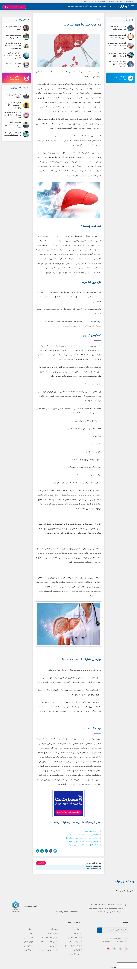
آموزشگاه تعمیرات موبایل (73, 945)
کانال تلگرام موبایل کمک (117, 78)
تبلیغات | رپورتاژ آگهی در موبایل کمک (86, 6)
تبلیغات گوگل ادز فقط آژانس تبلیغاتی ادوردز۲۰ (83, 845)
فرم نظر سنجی (28, 945)
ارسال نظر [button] (41, 863)
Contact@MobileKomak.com (67, 912)
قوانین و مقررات (27, 937)
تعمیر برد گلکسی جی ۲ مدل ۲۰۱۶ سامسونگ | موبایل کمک (12, 134)
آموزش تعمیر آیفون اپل (50, 937)
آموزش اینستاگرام (76, 941)
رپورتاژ (99, 19)
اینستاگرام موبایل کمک (14, 78)
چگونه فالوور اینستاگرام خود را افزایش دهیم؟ (83, 842)
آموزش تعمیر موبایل (75, 937)
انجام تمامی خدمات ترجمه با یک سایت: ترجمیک (13, 36)
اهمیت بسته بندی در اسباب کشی (13, 64)
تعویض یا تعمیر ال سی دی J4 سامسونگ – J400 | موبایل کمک (13, 105)
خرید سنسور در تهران (91, 831)
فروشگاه (30, 929)
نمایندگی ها (78, 929)
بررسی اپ (91, 1)
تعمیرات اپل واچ (76, 953)
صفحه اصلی (102, 6)
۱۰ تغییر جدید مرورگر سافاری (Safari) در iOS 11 (117, 54)
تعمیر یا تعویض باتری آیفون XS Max (12, 96)
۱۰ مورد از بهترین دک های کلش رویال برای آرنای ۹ (118, 28)
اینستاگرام (98, 1)
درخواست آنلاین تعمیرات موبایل (14, 7)
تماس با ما (71, 6)
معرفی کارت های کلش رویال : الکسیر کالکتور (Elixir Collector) (117, 64)
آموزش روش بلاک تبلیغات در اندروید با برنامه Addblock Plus (117, 46)
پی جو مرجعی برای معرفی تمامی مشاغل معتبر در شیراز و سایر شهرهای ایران (12, 46)
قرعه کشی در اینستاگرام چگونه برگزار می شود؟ (83, 835)
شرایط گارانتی (53, 929)
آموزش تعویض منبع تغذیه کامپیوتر (13, 28)
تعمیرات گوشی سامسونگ (49, 949)
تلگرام (103, 1)
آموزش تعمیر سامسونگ (49, 941)
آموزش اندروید (110, 1)
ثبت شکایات (77, 933)
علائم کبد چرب (95, 384)
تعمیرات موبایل (52, 933)
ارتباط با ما (29, 933)
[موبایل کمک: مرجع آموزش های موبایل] (119, 6)
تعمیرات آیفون (28, 949)
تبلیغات (85, 1)
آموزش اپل (119, 1)
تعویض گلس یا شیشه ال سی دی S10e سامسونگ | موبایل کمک (12, 115)
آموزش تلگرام (28, 941)
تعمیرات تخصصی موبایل (19, 87)
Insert (113, 967)
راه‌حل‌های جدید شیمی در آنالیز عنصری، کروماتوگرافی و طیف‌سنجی (12, 55)
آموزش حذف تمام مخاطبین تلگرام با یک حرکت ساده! (117, 36)
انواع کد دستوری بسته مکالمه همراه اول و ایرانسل (82, 838)
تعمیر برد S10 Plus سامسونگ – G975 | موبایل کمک (12, 125)
